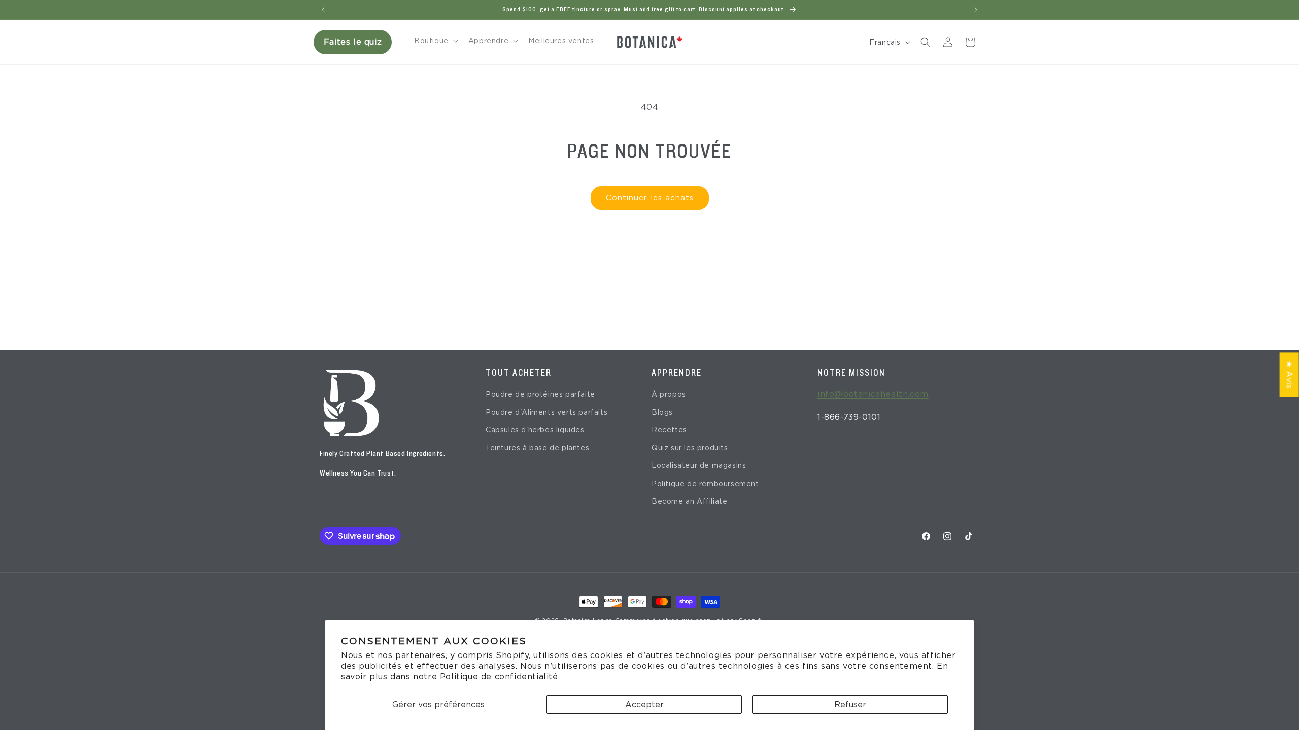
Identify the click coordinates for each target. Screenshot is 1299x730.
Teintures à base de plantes (537, 448)
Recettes (669, 430)
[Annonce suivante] (976, 9)
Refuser (850, 704)
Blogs (662, 412)
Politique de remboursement (705, 484)
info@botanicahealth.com (873, 394)
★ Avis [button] (1289, 374)
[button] (435, 40)
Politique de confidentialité (499, 676)
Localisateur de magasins (699, 465)
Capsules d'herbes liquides (535, 430)
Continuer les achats (650, 197)
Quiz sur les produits (690, 448)
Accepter (644, 704)
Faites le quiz (353, 42)
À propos (669, 394)
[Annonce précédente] (323, 9)
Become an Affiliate (689, 501)
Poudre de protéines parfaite (540, 394)
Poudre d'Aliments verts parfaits (546, 412)
